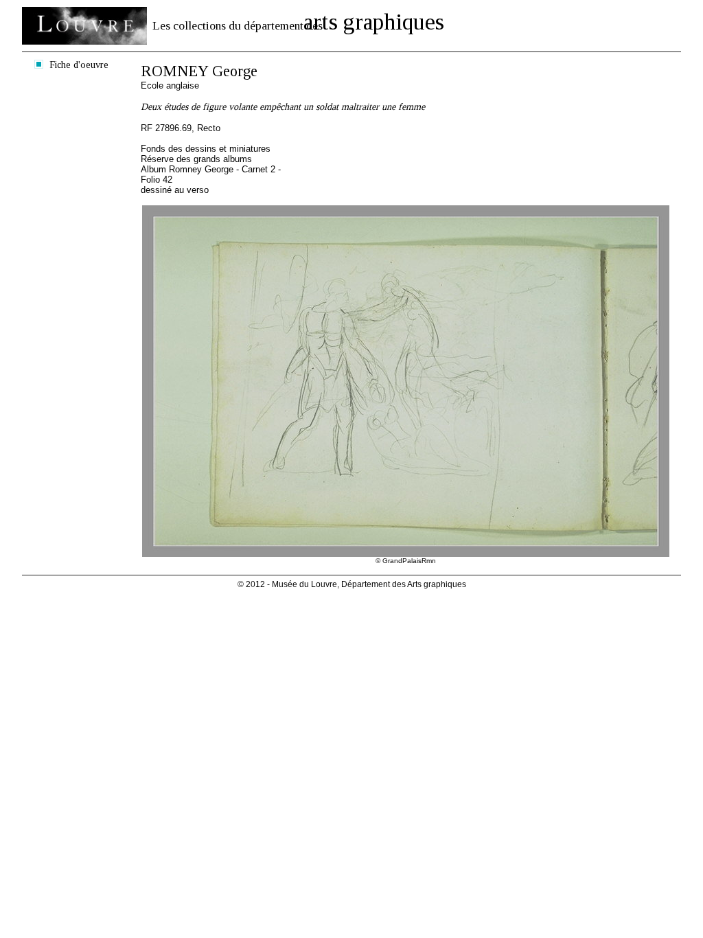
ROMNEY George (199, 71)
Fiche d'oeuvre (78, 64)
